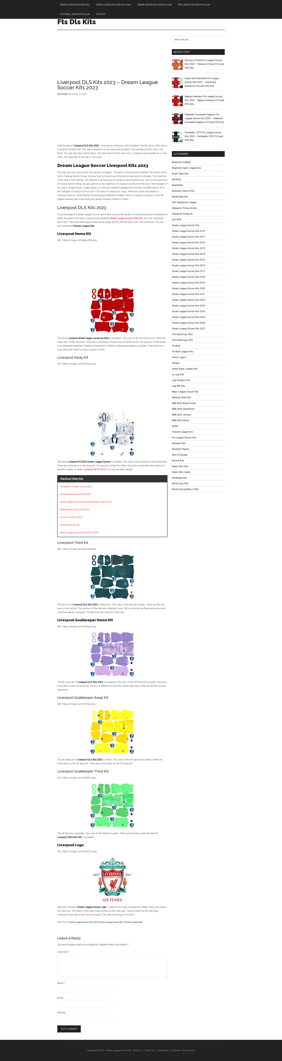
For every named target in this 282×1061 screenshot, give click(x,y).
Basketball (177, 185)
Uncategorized (179, 477)
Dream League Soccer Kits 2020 (188, 288)
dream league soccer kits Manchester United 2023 (86, 501)
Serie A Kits (178, 460)
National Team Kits (181, 397)
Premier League (93, 914)
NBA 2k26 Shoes (180, 420)
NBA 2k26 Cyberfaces (183, 409)
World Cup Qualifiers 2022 (185, 489)
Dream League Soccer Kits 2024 (188, 311)
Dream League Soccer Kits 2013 (188, 248)
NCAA (175, 426)
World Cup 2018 (180, 483)
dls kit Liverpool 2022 (71, 517)
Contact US (148, 1050)
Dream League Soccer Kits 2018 (188, 277)
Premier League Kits (133, 922)
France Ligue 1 (179, 357)
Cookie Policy (162, 1050)
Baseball (176, 179)
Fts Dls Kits (76, 22)
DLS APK (176, 219)
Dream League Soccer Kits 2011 (188, 236)
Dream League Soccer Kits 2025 (188, 317)
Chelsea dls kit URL (70, 524)
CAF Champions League (184, 202)
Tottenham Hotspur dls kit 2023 (76, 486)
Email (60, 997)
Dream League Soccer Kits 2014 (188, 254)
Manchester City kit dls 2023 (74, 509)
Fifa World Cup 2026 (182, 340)
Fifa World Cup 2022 (182, 334)
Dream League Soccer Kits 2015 (188, 259)
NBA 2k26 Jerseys (181, 414)
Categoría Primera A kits (184, 208)
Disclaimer (176, 1050)
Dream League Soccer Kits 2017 (188, 271)
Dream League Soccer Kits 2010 (188, 231)
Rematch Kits (179, 443)
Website (61, 1012)
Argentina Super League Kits (186, 168)
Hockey (176, 363)
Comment (63, 952)
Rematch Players (180, 449)
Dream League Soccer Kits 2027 (188, 328)
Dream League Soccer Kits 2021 (188, 294)
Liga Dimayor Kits (181, 380)
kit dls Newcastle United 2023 (75, 494)
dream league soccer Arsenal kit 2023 (79, 532)
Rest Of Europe (180, 454)
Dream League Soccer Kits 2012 (188, 242)
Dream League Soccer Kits (111, 922)
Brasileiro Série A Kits (183, 190)
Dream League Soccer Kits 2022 (188, 299)
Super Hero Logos (181, 472)
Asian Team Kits (180, 173)
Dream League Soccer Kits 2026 (188, 322)
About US (137, 1050)
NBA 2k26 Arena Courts (184, 403)
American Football (181, 162)
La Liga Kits (178, 374)
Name (61, 983)
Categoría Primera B (182, 213)
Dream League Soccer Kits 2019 (188, 282)
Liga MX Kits (178, 386)
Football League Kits (182, 351)
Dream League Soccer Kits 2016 (188, 265)
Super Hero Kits (180, 466)
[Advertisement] (112, 57)
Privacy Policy (188, 1050)
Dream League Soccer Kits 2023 (83, 922)
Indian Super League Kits (185, 368)
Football (176, 345)
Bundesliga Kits (180, 196)
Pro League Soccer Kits (184, 437)
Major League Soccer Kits (185, 391)
